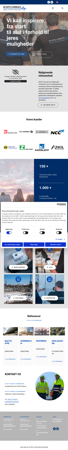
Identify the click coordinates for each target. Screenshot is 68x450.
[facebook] (48, 2)
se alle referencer (33, 320)
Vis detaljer (59, 239)
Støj (39, 423)
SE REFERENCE (10, 359)
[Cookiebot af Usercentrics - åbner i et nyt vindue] (58, 204)
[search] (62, 8)
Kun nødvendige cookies (12, 244)
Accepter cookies (15, 81)
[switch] (25, 232)
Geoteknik (41, 425)
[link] (15, 72)
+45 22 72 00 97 (12, 399)
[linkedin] (51, 2)
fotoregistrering (45, 98)
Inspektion (41, 428)
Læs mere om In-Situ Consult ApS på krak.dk (34, 447)
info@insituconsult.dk (12, 402)
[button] (42, 8)
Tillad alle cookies (55, 244)
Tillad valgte (34, 244)
